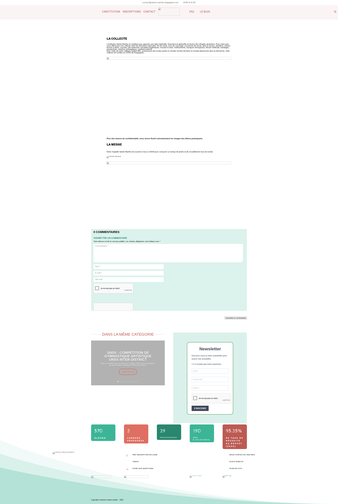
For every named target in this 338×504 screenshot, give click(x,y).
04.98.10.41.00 (189, 2)
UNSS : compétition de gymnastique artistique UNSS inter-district (127, 356)
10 (138, 381)
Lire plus (128, 371)
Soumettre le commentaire (236, 318)
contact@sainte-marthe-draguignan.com (160, 2)
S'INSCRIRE (200, 408)
